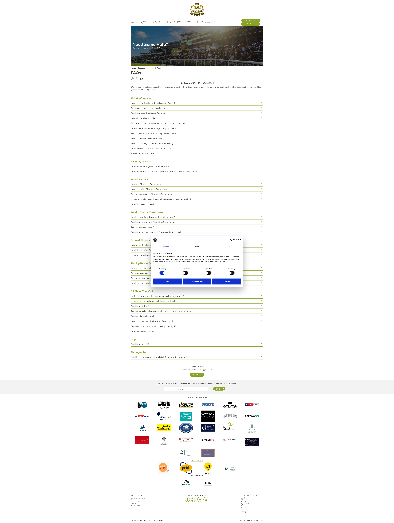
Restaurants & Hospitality (171, 22)
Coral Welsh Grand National (157, 22)
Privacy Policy (245, 500)
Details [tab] (197, 247)
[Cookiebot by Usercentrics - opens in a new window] (232, 240)
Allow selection (197, 281)
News (206, 22)
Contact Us (213, 22)
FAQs (242, 506)
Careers (243, 510)
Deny (167, 281)
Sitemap (243, 512)
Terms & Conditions (247, 502)
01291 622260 (137, 506)
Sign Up (217, 388)
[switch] (185, 273)
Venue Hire (179, 22)
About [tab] (228, 247)
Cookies (243, 498)
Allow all (226, 281)
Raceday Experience (144, 22)
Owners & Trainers (200, 22)
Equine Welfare (246, 504)
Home (133, 68)
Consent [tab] (166, 247)
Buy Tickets (250, 24)
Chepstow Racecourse (188, 22)
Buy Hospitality (250, 20)
